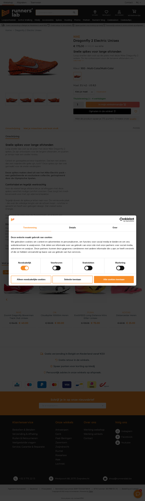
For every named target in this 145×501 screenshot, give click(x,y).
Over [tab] (115, 227)
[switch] (57, 268)
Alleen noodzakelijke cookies (31, 279)
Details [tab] (72, 227)
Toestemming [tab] (30, 227)
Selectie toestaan (72, 279)
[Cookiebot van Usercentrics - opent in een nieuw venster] (121, 220)
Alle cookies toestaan (113, 279)
